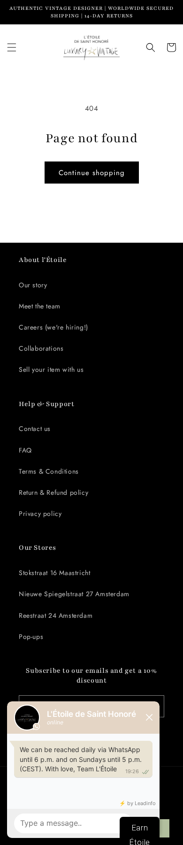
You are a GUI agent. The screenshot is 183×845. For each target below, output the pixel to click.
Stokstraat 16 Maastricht (54, 572)
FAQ (25, 450)
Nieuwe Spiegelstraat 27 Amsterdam (74, 594)
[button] (11, 47)
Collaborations (41, 348)
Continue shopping (92, 173)
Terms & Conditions (49, 471)
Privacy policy (40, 513)
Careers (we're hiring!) (53, 327)
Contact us (35, 428)
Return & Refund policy (53, 492)
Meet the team (40, 306)
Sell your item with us (51, 369)
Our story (33, 285)
